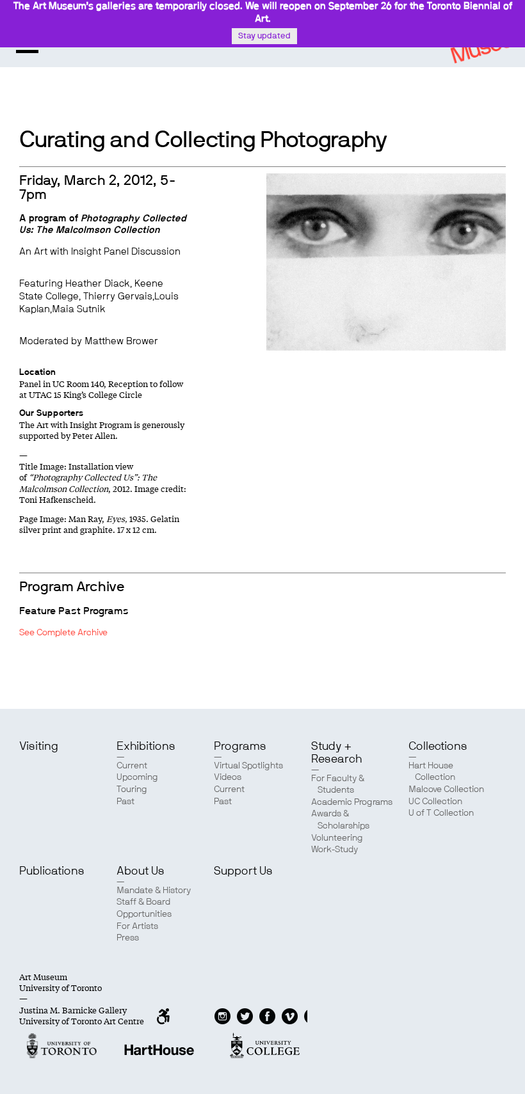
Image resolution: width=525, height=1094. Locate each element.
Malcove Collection (446, 789)
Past (125, 801)
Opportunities (144, 914)
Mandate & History (154, 890)
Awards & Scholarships (340, 819)
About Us (141, 871)
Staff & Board (143, 902)
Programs (240, 746)
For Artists (137, 926)
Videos (227, 777)
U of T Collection (441, 813)
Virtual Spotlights (248, 765)
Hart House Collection (431, 771)
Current (132, 765)
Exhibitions (146, 746)
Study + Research (336, 753)
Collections (437, 746)
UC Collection (435, 801)
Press (128, 937)
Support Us (243, 871)
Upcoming (137, 777)
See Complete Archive (63, 632)
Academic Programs (351, 802)
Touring (132, 789)
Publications (52, 871)
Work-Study (334, 849)
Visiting (38, 746)
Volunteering (337, 838)
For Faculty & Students (337, 784)
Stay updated (264, 36)
